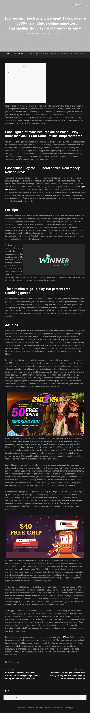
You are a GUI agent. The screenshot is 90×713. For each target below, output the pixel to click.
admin (59, 33)
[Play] (5, 697)
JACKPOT (14, 96)
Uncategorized (18, 53)
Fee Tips (13, 87)
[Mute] (77, 697)
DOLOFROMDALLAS (36, 708)
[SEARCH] (86, 5)
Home (7, 53)
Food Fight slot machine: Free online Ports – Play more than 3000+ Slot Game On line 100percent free (26, 75)
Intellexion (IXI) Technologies (63, 708)
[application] (45, 697)
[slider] (83, 697)
